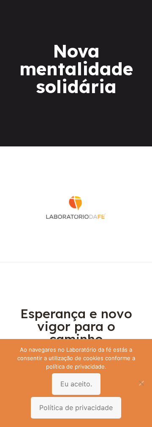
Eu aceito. (76, 384)
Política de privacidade (76, 407)
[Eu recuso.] (141, 383)
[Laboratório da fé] (76, 249)
